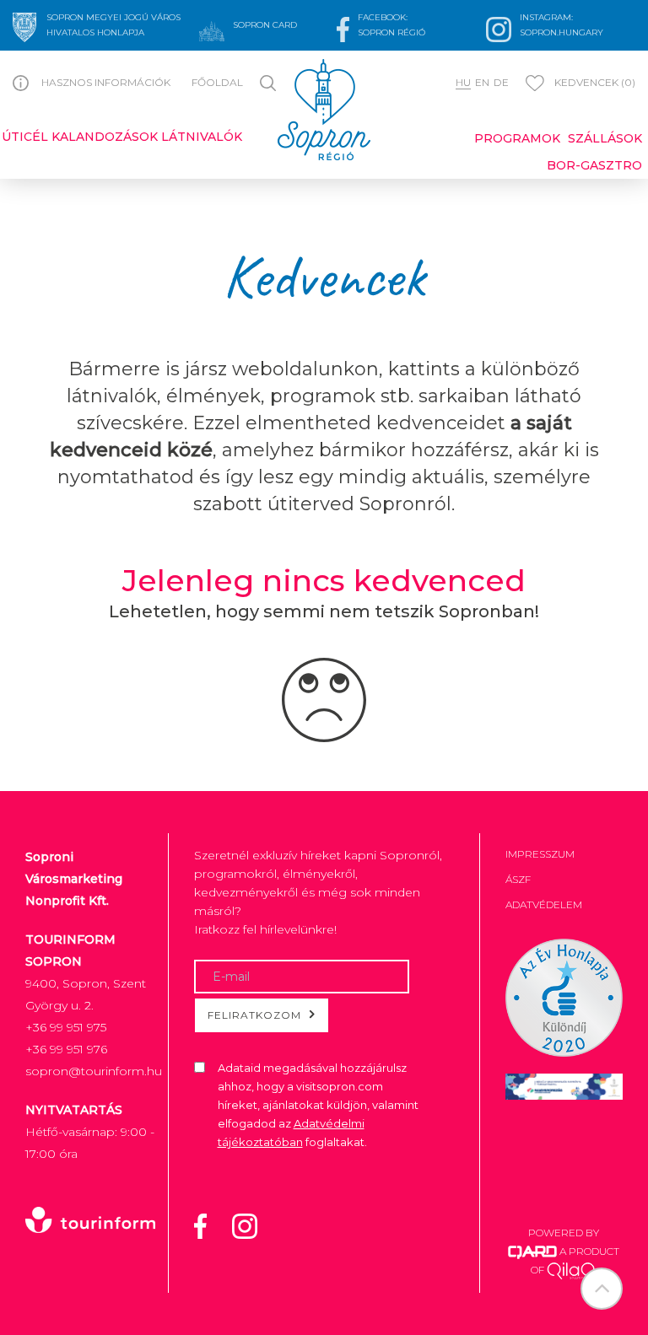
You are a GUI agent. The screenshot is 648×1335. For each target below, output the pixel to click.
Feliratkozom (254, 1015)
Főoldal (217, 82)
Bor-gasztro (594, 165)
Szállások (605, 138)
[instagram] (255, 1224)
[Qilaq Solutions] (572, 1269)
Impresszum (540, 854)
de (501, 82)
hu (463, 82)
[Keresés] (271, 81)
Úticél (25, 136)
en (482, 82)
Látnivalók (201, 136)
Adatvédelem (543, 904)
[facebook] (211, 1224)
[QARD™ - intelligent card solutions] (532, 1251)
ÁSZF (518, 879)
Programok (517, 138)
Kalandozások (104, 136)
